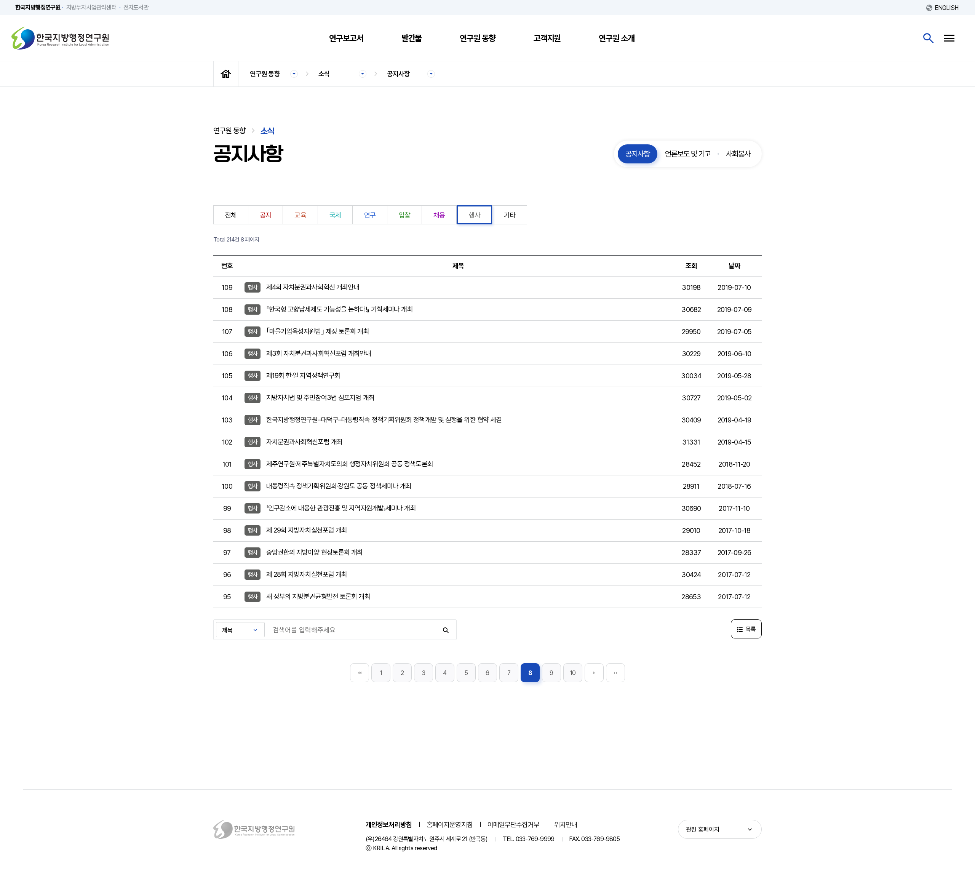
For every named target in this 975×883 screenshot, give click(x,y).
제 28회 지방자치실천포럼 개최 (306, 574)
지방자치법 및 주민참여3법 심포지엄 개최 (320, 398)
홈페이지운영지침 (450, 825)
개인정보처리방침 (389, 825)
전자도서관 (136, 7)
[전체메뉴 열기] (949, 38)
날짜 (734, 266)
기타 (509, 215)
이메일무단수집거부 (513, 825)
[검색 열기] (928, 38)
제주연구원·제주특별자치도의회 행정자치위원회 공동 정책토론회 (349, 464)
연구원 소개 (616, 38)
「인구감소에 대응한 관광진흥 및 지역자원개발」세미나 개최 (341, 508)
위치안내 (565, 825)
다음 (594, 672)
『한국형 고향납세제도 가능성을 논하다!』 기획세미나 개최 (339, 309)
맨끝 (615, 672)
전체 (231, 215)
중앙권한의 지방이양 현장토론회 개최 (314, 552)
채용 (439, 215)
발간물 (411, 38)
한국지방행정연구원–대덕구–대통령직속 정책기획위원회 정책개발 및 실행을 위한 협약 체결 (384, 420)
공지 (265, 215)
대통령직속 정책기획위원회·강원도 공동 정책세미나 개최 (339, 486)
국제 (335, 215)
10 (572, 673)
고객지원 (547, 38)
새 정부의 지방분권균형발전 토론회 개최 (318, 596)
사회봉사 (738, 153)
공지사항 (398, 74)
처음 (359, 672)
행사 (474, 215)
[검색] (446, 629)
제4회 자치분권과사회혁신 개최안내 (313, 287)
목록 (750, 629)
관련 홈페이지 (702, 829)
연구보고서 (346, 38)
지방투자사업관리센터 (91, 7)
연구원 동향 (477, 38)
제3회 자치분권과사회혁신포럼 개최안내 (318, 353)
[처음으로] (225, 73)
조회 (691, 266)
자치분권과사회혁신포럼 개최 (304, 442)
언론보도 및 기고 (688, 153)
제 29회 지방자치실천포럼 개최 (306, 530)
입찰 (404, 215)
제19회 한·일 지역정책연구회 (303, 375)
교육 (300, 215)
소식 (324, 74)
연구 (370, 215)
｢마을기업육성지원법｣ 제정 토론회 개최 (317, 331)
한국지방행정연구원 (60, 38)
